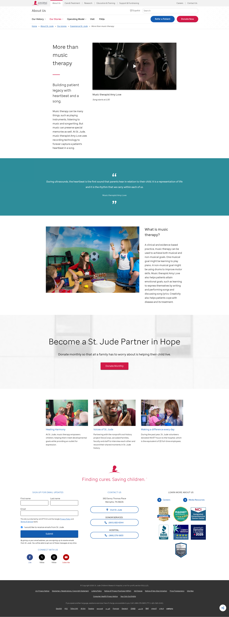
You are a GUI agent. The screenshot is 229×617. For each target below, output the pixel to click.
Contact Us (192, 3)
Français (116, 608)
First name (26, 498)
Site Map (190, 591)
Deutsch (125, 608)
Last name (55, 498)
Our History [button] (38, 19)
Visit (92, 19)
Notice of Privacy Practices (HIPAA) (117, 591)
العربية (108, 608)
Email (23, 509)
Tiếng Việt (74, 608)
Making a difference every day (157, 429)
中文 (66, 608)
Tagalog (91, 608)
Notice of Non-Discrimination (156, 591)
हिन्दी (147, 608)
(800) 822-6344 (116, 522)
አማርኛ (161, 608)
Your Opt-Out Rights (128, 596)
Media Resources (197, 499)
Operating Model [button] (75, 19)
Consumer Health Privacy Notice (105, 596)
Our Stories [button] (55, 19)
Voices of (103, 429)
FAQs (102, 19)
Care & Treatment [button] (72, 3)
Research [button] (88, 3)
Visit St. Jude (116, 509)
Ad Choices (138, 591)
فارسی (140, 608)
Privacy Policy (65, 519)
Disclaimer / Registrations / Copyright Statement (70, 591)
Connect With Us (48, 549)
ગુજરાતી (154, 608)
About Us (39, 10)
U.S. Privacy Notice (42, 591)
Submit (49, 533)
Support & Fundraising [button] (129, 3)
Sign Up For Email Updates (47, 492)
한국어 (83, 608)
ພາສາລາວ (169, 608)
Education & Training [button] (106, 3)
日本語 (133, 608)
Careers (180, 3)
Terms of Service (27, 522)
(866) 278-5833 (115, 535)
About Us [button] (56, 3)
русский (100, 608)
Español (136, 10)
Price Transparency (177, 591)
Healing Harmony (55, 429)
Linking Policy (96, 591)
